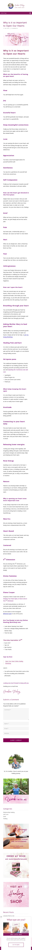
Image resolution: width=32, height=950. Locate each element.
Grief (4, 816)
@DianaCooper (7, 613)
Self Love (5, 814)
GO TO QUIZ (16, 944)
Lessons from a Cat (8, 916)
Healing (5, 818)
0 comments (14, 28)
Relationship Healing (9, 812)
